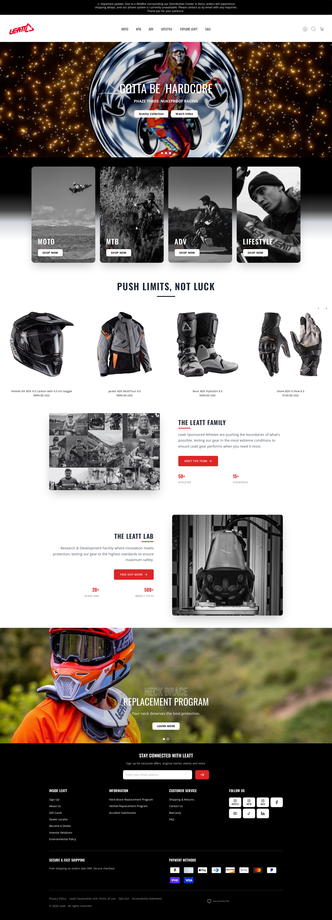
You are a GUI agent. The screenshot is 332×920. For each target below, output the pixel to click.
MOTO (124, 22)
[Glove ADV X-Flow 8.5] (290, 337)
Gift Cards (55, 806)
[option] (166, 93)
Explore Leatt (189, 22)
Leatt (62, 899)
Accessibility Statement (147, 892)
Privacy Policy (57, 892)
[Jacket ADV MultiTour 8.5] (124, 337)
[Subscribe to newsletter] (202, 768)
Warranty (175, 806)
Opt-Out (124, 892)
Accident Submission (122, 806)
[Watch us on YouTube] (235, 807)
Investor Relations (60, 826)
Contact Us (176, 799)
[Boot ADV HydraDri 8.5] (207, 337)
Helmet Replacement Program (128, 799)
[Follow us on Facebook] (277, 795)
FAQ (171, 812)
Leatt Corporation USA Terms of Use (92, 892)
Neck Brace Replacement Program (131, 793)
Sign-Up (54, 793)
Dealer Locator (58, 812)
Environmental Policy (62, 832)
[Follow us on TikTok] (249, 807)
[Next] (231, 4)
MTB (138, 22)
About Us (55, 799)
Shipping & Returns (181, 793)
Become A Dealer (60, 819)
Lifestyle (166, 22)
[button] (162, 146)
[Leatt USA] (21, 22)
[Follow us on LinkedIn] (263, 807)
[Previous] (101, 4)
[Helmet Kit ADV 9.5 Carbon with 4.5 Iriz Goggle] (41, 337)
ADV (151, 22)
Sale (208, 22)
